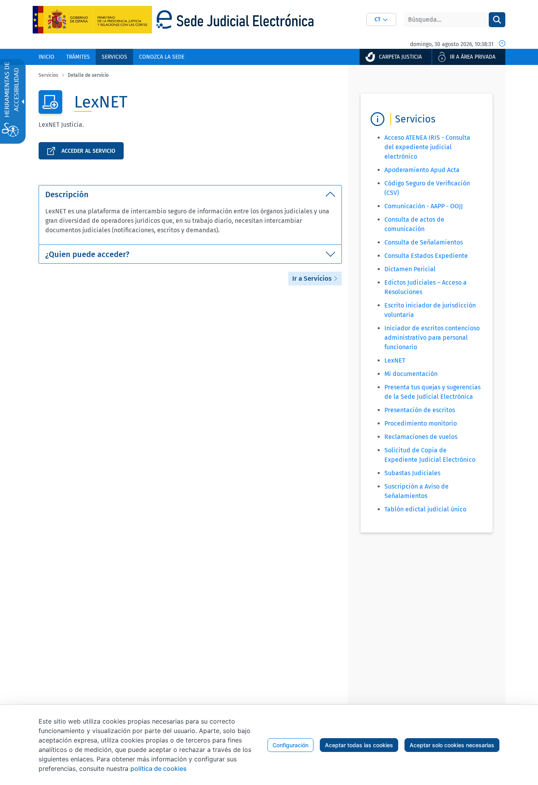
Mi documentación (411, 374)
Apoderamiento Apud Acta (422, 170)
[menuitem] (46, 57)
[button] (381, 19)
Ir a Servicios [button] (312, 278)
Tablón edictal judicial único (425, 509)
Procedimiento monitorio (420, 423)
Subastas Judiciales (412, 473)
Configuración (290, 745)
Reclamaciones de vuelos (420, 437)
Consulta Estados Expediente (426, 255)
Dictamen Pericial (410, 269)
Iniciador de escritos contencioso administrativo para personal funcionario (432, 337)
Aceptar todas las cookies (359, 745)
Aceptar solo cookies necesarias (452, 745)
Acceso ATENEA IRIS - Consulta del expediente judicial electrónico (427, 147)
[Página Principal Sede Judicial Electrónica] (235, 19)
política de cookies (158, 768)
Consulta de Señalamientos (423, 242)
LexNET (394, 360)
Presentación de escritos (419, 410)
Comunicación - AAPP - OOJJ (423, 206)
